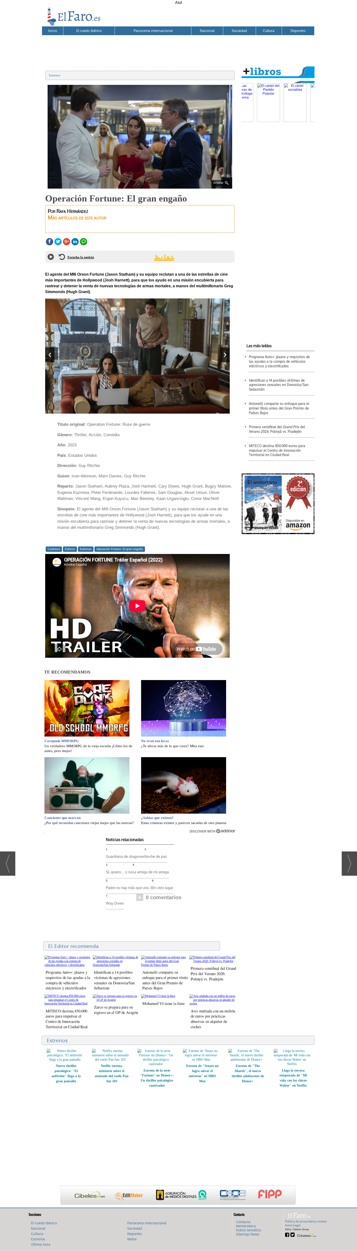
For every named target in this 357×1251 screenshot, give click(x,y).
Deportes (298, 30)
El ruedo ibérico (89, 30)
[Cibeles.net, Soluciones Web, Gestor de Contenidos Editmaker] (306, 1234)
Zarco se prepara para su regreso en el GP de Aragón (116, 1009)
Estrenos (54, 75)
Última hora (40, 1244)
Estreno (70, 549)
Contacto (243, 1221)
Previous (49, 354)
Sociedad (239, 30)
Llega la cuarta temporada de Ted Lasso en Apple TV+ (248, 1071)
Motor (132, 1239)
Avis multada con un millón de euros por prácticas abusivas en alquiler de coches (213, 1019)
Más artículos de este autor (77, 217)
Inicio (52, 30)
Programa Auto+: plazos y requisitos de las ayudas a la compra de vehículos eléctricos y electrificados (68, 980)
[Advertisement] (178, 46)
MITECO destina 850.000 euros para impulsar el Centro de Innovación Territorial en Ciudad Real (67, 1019)
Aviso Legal (292, 1225)
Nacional (207, 30)
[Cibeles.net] (178, 1195)
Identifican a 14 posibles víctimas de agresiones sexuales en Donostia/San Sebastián (114, 980)
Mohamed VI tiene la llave (163, 1003)
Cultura (268, 30)
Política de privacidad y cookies (306, 1221)
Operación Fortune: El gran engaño (119, 549)
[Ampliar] (140, 186)
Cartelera (54, 549)
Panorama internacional (153, 30)
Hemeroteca (246, 1226)
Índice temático (248, 1230)
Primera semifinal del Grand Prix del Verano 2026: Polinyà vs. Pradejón (213, 973)
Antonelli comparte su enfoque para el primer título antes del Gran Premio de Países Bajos (165, 980)
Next (225, 354)
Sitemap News (247, 1234)
